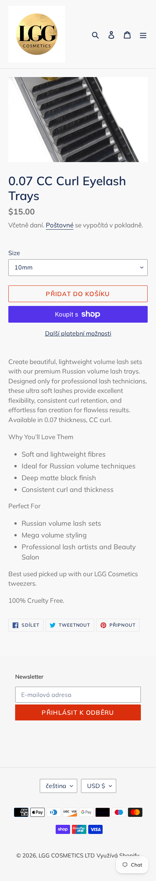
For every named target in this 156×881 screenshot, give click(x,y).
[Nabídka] (143, 34)
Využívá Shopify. (118, 855)
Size (14, 253)
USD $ (96, 786)
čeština (56, 786)
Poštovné (59, 225)
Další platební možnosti (78, 333)
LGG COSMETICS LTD (67, 855)
